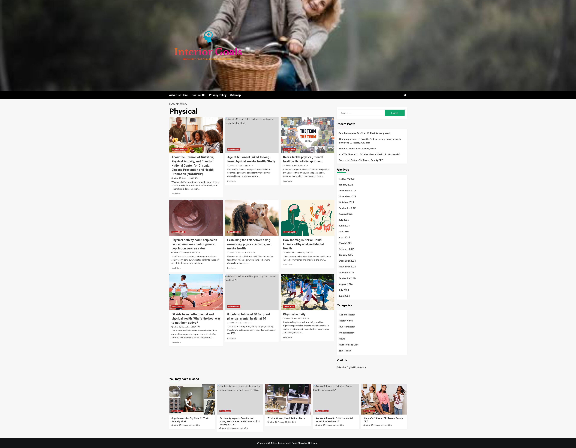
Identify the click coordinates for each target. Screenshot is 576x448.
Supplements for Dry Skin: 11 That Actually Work (365, 133)
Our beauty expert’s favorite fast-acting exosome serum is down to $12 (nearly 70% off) (370, 141)
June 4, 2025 (298, 166)
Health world (289, 306)
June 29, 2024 (298, 319)
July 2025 (344, 219)
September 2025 (348, 208)
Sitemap (235, 95)
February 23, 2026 (380, 425)
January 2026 (346, 184)
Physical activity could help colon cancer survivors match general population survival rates (194, 244)
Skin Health (345, 350)
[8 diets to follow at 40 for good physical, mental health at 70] (252, 292)
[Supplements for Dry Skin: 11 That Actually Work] (192, 399)
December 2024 (347, 260)
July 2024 (344, 290)
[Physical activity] (307, 292)
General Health (178, 232)
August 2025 (346, 214)
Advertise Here (178, 95)
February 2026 (346, 178)
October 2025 (346, 202)
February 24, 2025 (188, 253)
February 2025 (346, 249)
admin (176, 178)
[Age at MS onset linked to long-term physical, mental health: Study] (252, 135)
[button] (405, 95)
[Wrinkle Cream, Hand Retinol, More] (288, 399)
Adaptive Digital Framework (351, 367)
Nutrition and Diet (179, 149)
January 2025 (346, 254)
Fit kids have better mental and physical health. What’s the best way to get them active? (195, 318)
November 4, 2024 (189, 327)
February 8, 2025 (243, 253)
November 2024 (347, 266)
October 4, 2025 (188, 178)
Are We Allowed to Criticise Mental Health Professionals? (369, 154)
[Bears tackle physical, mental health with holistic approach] (307, 135)
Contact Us (198, 95)
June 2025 (344, 225)
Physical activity (294, 314)
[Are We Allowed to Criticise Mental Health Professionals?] (336, 399)
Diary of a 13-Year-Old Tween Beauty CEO (361, 160)
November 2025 (347, 196)
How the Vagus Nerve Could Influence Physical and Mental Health (303, 244)
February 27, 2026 (188, 425)
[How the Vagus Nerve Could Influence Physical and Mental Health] (307, 217)
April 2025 (344, 237)
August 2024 (346, 284)
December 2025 (347, 190)
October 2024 (346, 272)
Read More (176, 194)
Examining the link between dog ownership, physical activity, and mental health (249, 244)
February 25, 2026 (236, 428)
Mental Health (233, 149)
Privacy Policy (217, 95)
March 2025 (345, 243)
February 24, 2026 (284, 422)
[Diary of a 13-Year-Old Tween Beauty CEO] (384, 399)
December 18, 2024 (301, 253)
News (342, 338)
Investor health (347, 326)
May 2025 (344, 231)
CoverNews (298, 443)
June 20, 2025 (242, 166)
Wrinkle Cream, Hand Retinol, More (357, 148)
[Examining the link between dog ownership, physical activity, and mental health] (252, 217)
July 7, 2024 (242, 323)
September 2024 (348, 278)
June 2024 (344, 295)
